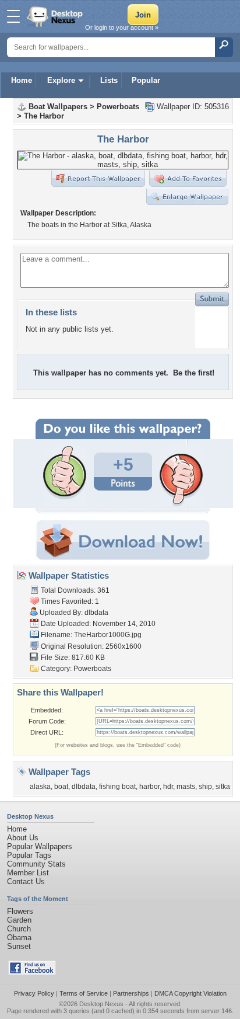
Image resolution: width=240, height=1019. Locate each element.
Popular (146, 80)
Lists (109, 80)
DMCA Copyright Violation (190, 993)
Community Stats (36, 864)
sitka (223, 786)
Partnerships (131, 993)
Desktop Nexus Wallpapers (56, 16)
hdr (168, 786)
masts (186, 786)
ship (205, 786)
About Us (22, 837)
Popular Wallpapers (39, 846)
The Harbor (44, 116)
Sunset (19, 946)
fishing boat (117, 786)
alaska (40, 786)
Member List (28, 872)
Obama (19, 937)
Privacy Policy (34, 993)
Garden (19, 920)
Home (21, 80)
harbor (149, 786)
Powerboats (118, 106)
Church (19, 928)
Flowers (20, 911)
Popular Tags (29, 855)
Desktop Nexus (101, 1003)
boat (61, 786)
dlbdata (96, 612)
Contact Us (26, 881)
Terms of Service (83, 993)
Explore (61, 80)
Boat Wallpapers (58, 106)
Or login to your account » (121, 27)
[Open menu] (13, 16)
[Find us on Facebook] (32, 972)
